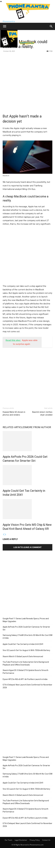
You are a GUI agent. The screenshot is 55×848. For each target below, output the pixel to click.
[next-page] (5, 534)
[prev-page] (4, 534)
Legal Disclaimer (21, 840)
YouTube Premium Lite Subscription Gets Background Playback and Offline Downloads (26, 663)
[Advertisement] (27, 82)
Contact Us (46, 840)
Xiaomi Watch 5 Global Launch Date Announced (23, 656)
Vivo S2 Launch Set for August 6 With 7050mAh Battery (26, 650)
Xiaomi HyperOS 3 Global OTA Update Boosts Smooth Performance (25, 671)
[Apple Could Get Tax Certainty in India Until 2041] (27, 475)
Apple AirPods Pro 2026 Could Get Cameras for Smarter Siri (26, 628)
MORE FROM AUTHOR (38, 427)
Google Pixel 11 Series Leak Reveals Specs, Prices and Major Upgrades (26, 619)
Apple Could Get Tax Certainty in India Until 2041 (23, 644)
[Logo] (9, 46)
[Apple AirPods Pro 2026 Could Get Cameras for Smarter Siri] (27, 441)
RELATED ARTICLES (14, 427)
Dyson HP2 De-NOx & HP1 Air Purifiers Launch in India (25, 679)
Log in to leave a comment (27, 547)
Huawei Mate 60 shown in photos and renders (14, 413)
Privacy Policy (35, 840)
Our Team (8, 840)
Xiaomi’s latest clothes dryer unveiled (42, 413)
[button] (4, 26)
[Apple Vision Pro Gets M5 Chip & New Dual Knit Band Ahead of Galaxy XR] (27, 509)
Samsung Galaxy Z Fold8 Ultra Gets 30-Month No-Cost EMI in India (27, 636)
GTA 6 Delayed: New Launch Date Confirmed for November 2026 (27, 686)
